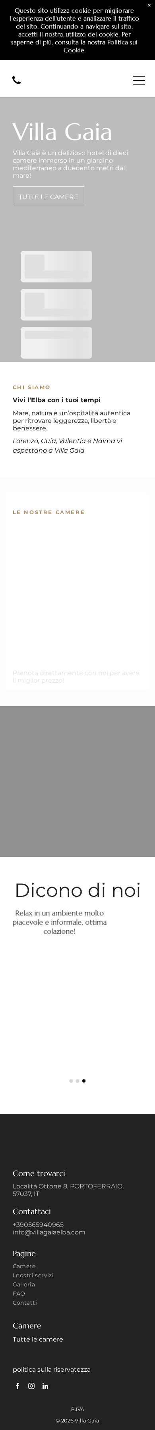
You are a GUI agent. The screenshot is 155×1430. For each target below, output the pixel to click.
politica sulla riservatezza (52, 1369)
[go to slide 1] (71, 1081)
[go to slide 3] (83, 1081)
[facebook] (18, 1387)
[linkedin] (45, 1387)
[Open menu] (139, 80)
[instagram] (32, 1387)
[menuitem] (78, 1267)
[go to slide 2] (77, 1081)
